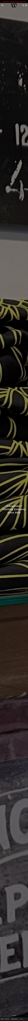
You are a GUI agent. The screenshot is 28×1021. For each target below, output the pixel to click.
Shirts (22, 1019)
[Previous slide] (2, 1015)
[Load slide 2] (13, 1015)
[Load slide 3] (14, 1015)
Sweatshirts (14, 1019)
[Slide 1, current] (12, 1015)
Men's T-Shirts (5, 1019)
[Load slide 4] (15, 1015)
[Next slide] (26, 1015)
